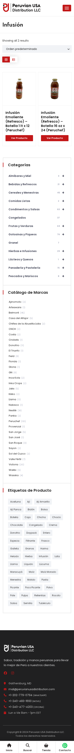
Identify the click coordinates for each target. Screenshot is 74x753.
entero (46, 532)
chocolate (16, 525)
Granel (34, 243)
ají (28, 501)
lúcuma (44, 564)
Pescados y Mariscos (37, 276)
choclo (56, 517)
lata (57, 556)
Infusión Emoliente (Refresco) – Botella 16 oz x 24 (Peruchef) (53, 121)
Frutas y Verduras (37, 226)
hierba (28, 556)
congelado (36, 525)
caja (28, 517)
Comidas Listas (37, 201)
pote (12, 595)
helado (14, 556)
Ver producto (19, 138)
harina (44, 548)
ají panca (15, 509)
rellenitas (40, 595)
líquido (28, 564)
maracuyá (16, 571)
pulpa (24, 595)
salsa (13, 603)
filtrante (30, 540)
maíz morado (48, 571)
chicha (41, 517)
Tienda (46, 750)
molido (31, 579)
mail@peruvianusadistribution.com (32, 689)
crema (53, 525)
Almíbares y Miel (37, 176)
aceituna (15, 501)
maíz (31, 571)
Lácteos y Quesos (37, 259)
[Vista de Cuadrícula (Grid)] (6, 59)
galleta (14, 548)
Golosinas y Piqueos (37, 234)
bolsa (44, 509)
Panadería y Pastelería (37, 267)
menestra (15, 579)
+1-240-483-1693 (25, 701)
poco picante (32, 587)
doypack (31, 532)
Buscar (27, 750)
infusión (43, 556)
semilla (28, 603)
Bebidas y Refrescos (37, 184)
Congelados (34, 218)
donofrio (15, 532)
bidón (31, 509)
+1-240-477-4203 (26, 707)
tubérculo (44, 603)
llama (14, 564)
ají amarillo (43, 501)
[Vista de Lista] (13, 59)
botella (14, 517)
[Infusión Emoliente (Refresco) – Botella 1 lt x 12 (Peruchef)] (19, 89)
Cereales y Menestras (37, 192)
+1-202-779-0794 (27, 695)
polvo (49, 587)
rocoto (56, 595)
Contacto (65, 750)
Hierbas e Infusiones (37, 251)
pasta (45, 579)
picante (14, 587)
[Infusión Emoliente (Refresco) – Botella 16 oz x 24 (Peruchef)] (55, 89)
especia (14, 540)
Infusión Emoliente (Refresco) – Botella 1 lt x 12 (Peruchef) (18, 121)
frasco (45, 540)
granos (29, 548)
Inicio (9, 750)
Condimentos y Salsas (37, 209)
